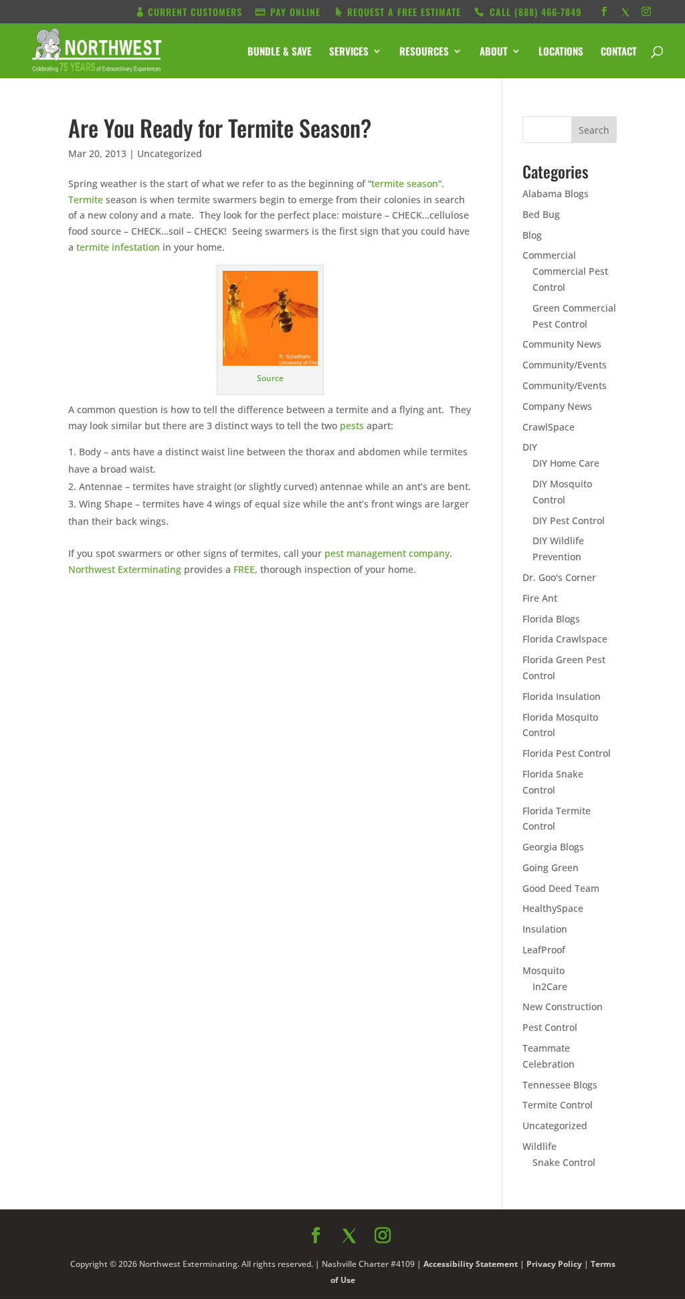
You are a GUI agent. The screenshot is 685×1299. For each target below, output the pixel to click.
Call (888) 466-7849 (462, 786)
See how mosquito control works (462, 822)
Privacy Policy (488, 852)
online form (448, 659)
